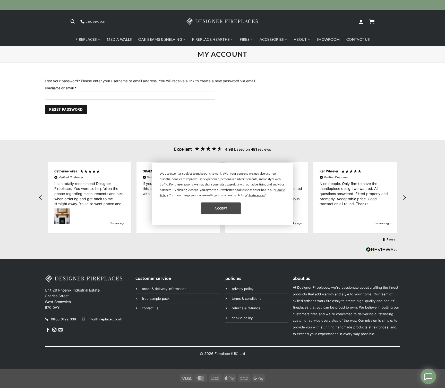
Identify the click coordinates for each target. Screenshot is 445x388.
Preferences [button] (257, 195)
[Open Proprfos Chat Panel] (428, 376)
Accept (221, 208)
